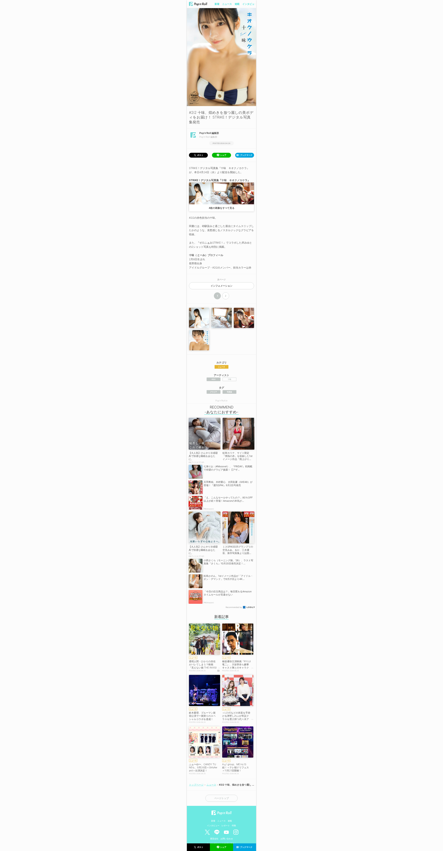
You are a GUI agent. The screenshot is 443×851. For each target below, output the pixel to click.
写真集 (229, 392)
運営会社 (214, 838)
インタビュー (249, 3)
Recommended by (234, 607)
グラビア (213, 392)
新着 (217, 3)
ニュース (227, 3)
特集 (234, 825)
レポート (226, 825)
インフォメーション (221, 285)
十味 (229, 379)
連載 (237, 3)
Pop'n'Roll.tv (221, 400)
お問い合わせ (226, 838)
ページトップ (221, 798)
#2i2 (213, 379)
